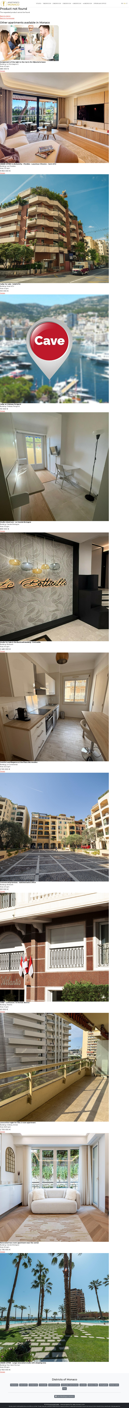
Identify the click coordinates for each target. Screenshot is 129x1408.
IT (126, 3)
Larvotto (83, 1385)
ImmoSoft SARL (54, 1404)
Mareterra (14, 1385)
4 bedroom (77, 3)
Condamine (33, 1385)
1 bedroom (47, 3)
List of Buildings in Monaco (65, 1396)
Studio (38, 3)
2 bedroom (57, 3)
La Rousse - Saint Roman (70, 1385)
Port (64, 1388)
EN (125, 3)
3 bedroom (67, 3)
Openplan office (100, 3)
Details (2, 71)
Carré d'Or (23, 1385)
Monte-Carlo (114, 1385)
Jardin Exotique (54, 1385)
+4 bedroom (87, 3)
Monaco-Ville (92, 1385)
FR (122, 3)
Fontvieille (43, 1385)
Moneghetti (103, 1385)
